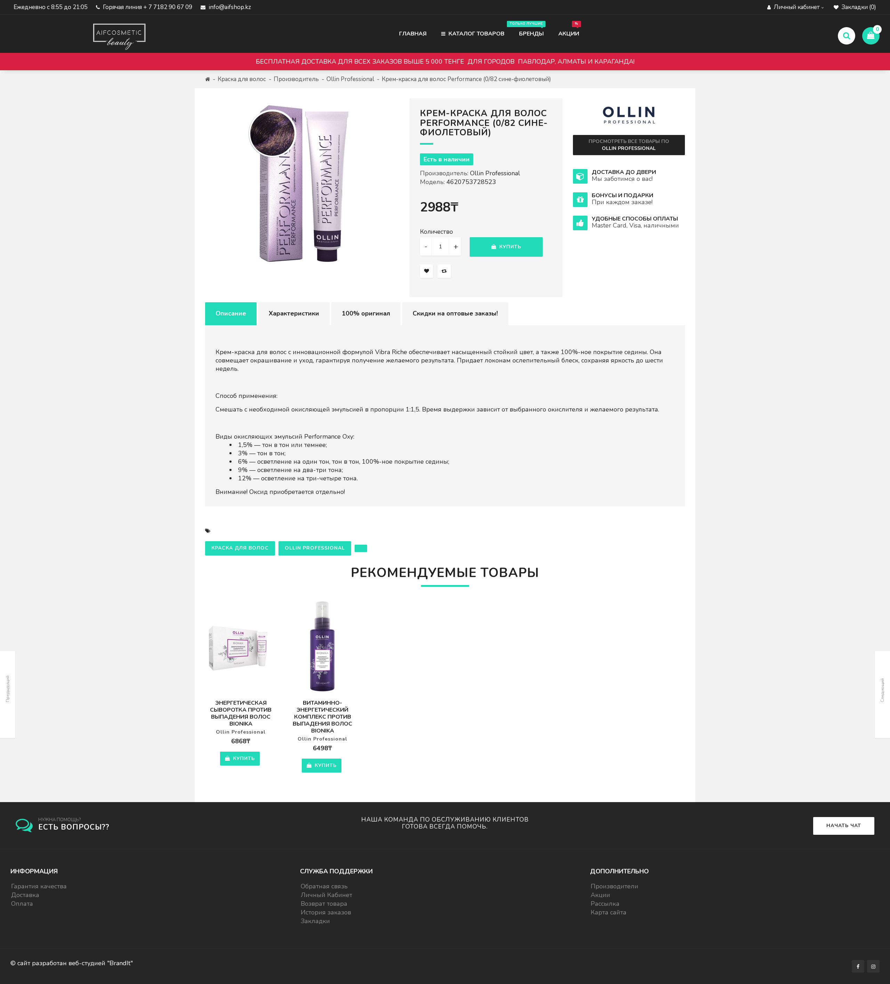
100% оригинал (366, 313)
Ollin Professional (350, 79)
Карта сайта (608, 912)
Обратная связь (324, 886)
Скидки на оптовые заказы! (455, 313)
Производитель (296, 79)
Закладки (315, 921)
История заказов (326, 912)
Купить (509, 246)
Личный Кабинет (326, 895)
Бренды (528, 29)
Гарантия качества (39, 886)
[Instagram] (873, 966)
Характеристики (294, 313)
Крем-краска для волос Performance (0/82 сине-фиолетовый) (466, 79)
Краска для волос (242, 79)
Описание (231, 313)
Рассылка (605, 903)
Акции (568, 29)
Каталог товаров (475, 34)
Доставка (25, 895)
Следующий (882, 690)
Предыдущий (7, 688)
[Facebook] (858, 966)
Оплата (22, 903)
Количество (436, 232)
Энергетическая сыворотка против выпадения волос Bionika (241, 713)
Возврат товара (324, 903)
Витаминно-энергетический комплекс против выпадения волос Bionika (322, 717)
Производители (614, 886)
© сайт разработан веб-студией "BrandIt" (71, 963)
